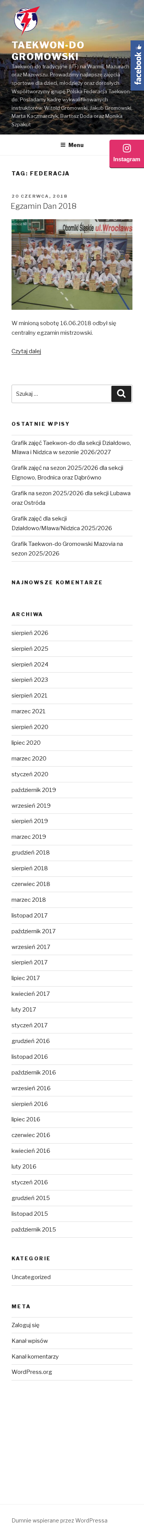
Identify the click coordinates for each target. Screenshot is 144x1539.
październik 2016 (34, 1072)
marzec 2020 (29, 758)
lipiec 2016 (26, 1119)
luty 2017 (24, 1009)
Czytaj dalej (26, 351)
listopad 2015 (30, 1213)
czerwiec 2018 (31, 884)
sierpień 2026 (30, 633)
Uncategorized (31, 1277)
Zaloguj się (26, 1325)
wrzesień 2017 (31, 947)
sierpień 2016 (30, 1104)
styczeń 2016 (30, 1182)
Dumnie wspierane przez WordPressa (60, 1520)
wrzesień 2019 (31, 805)
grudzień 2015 (31, 1198)
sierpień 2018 (30, 868)
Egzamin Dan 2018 (43, 206)
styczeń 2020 (30, 774)
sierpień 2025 (30, 648)
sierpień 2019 (30, 821)
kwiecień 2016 (31, 1150)
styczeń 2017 (30, 1025)
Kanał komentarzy (35, 1356)
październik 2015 (34, 1229)
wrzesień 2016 (31, 1088)
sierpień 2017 (30, 962)
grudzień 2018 (31, 852)
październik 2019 (34, 790)
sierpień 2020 (30, 727)
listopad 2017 (30, 915)
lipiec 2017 (26, 978)
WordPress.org (32, 1372)
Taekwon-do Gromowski (48, 51)
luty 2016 (24, 1166)
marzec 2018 (29, 899)
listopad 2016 (30, 1056)
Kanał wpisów (30, 1340)
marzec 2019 (29, 836)
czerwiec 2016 (31, 1135)
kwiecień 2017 (31, 993)
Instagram (126, 159)
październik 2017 (34, 931)
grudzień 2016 (31, 1041)
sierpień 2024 (30, 664)
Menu (76, 145)
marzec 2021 (29, 711)
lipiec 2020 (26, 742)
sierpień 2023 (30, 679)
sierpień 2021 (30, 695)
